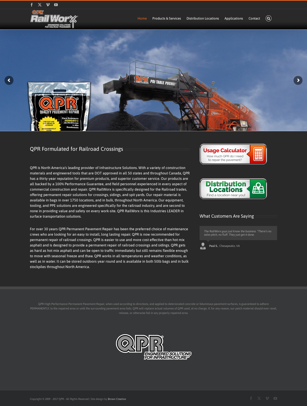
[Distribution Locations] (238, 188)
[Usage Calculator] (238, 154)
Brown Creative (117, 399)
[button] (269, 18)
